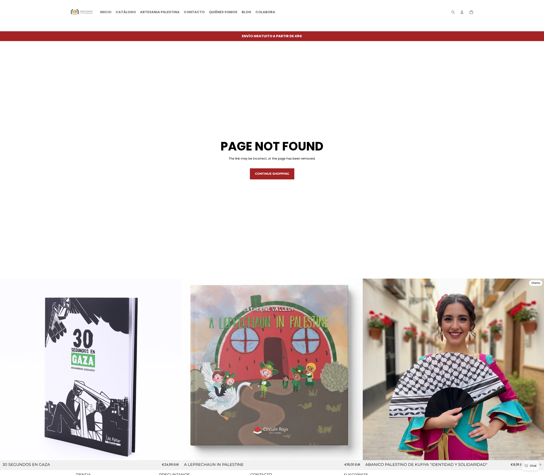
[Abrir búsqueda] (453, 12)
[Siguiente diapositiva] (356, 369)
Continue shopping (272, 174)
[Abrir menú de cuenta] (462, 12)
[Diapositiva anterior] (187, 369)
